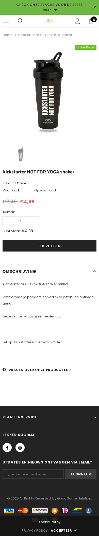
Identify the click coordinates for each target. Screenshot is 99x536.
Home (8, 34)
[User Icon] (77, 21)
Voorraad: (11, 190)
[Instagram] (20, 447)
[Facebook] (7, 447)
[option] (49, 91)
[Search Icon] (20, 21)
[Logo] (49, 20)
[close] (94, 7)
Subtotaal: (12, 231)
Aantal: (9, 212)
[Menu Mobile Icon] (6, 21)
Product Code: (15, 183)
